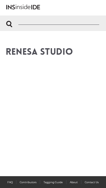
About (74, 182)
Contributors (28, 182)
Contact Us (92, 182)
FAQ (10, 182)
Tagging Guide (53, 182)
